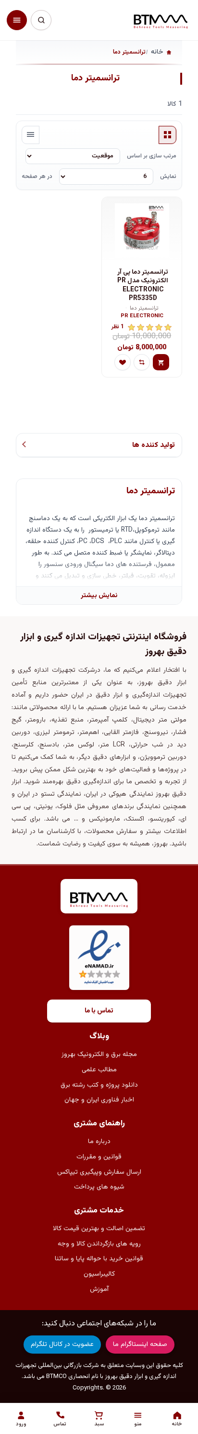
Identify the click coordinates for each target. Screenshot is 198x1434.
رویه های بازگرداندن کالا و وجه (99, 1244)
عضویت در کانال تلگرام (62, 1344)
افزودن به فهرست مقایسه (142, 362)
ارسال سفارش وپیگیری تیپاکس (99, 1172)
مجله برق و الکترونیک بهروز (99, 1054)
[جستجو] (41, 20)
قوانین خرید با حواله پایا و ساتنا (99, 1259)
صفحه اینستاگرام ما (140, 1344)
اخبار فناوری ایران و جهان (99, 1100)
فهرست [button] (31, 135)
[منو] (17, 20)
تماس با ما (99, 1011)
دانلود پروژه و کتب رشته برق (99, 1085)
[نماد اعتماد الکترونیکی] (99, 957)
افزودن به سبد (161, 362)
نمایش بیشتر (99, 595)
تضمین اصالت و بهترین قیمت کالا (99, 1228)
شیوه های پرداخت (99, 1187)
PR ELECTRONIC (142, 316)
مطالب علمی (99, 1070)
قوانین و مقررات (99, 1157)
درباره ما (99, 1141)
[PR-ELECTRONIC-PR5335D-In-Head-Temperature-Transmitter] (142, 230)
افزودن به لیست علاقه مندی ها (122, 362)
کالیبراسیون (99, 1274)
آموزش (99, 1289)
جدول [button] (168, 135)
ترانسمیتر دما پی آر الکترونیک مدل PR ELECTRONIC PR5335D (142, 285)
